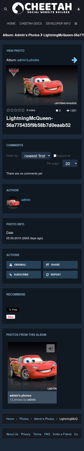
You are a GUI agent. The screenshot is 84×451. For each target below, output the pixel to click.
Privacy (25, 434)
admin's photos (28, 60)
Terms (37, 434)
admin (25, 199)
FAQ (47, 434)
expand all (63, 155)
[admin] (12, 202)
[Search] (5, 9)
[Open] (50, 348)
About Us (12, 434)
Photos (24, 419)
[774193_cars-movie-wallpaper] (74, 61)
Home (10, 419)
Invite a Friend (62, 434)
